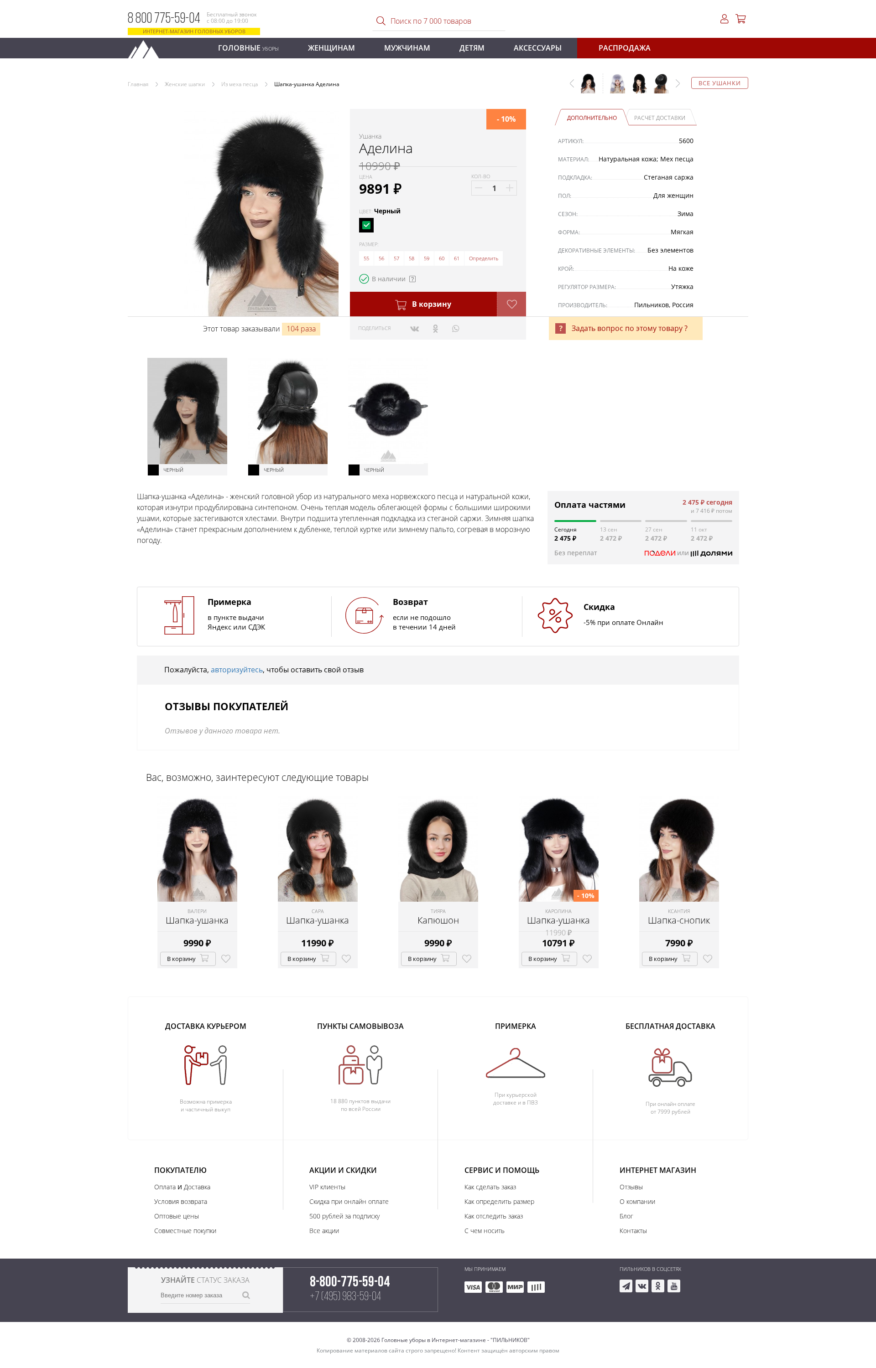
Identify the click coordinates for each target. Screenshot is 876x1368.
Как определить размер (499, 1201)
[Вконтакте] (414, 328)
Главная (138, 84)
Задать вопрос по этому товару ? (630, 328)
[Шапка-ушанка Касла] (614, 88)
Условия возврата (180, 1201)
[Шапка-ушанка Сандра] (636, 88)
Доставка (197, 1186)
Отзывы (631, 1186)
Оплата (165, 1186)
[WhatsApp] (455, 328)
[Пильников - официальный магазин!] (147, 46)
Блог (626, 1216)
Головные (248, 48)
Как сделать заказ (490, 1186)
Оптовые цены (176, 1216)
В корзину (430, 304)
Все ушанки (720, 83)
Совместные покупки (185, 1230)
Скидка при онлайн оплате (349, 1201)
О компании (637, 1201)
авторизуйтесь (237, 670)
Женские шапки (185, 84)
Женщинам (331, 48)
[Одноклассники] (435, 328)
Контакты (633, 1230)
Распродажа (625, 48)
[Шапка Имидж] (658, 88)
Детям (472, 48)
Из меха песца (239, 84)
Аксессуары (538, 48)
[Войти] (724, 19)
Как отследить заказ (493, 1216)
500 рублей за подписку (344, 1216)
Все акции (324, 1230)
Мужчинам (407, 48)
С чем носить (484, 1230)
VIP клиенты (327, 1186)
